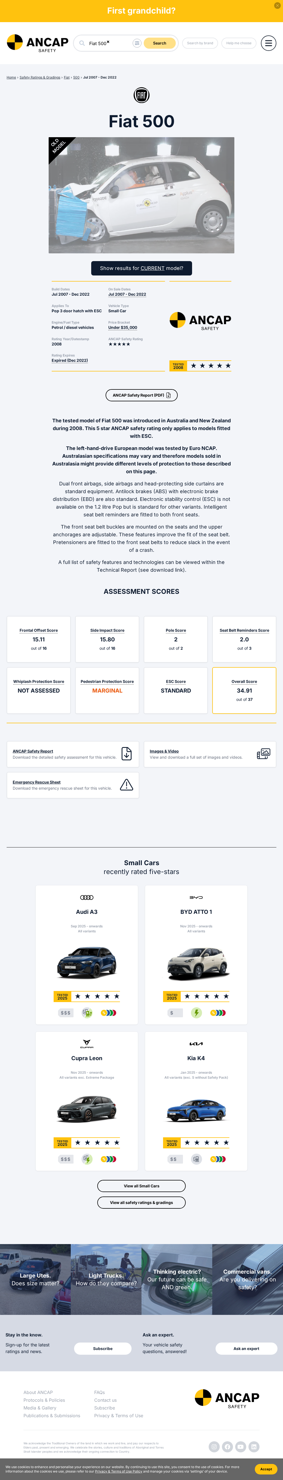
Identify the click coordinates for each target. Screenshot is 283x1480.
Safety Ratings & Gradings (40, 77)
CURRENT (153, 268)
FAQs (99, 1392)
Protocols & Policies (44, 1400)
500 (76, 77)
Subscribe (104, 1408)
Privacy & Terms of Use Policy (118, 1471)
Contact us (105, 1400)
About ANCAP (38, 1392)
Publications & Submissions (51, 1415)
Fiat (67, 77)
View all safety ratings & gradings (141, 1202)
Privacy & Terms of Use (118, 1415)
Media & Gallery (39, 1408)
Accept (266, 1469)
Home (11, 77)
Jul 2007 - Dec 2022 (100, 77)
